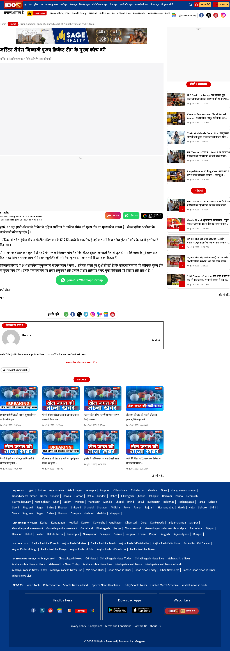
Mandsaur (94, 501)
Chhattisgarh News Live (149, 558)
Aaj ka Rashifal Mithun (166, 543)
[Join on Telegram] (86, 314)
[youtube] (215, 15)
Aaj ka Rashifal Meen (74, 543)
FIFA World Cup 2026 (60, 13)
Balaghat (168, 501)
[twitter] (42, 610)
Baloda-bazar (55, 534)
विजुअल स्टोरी (167, 5)
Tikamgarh (127, 496)
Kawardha (99, 522)
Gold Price (105, 13)
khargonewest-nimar (183, 490)
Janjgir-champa (177, 522)
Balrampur (73, 534)
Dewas (67, 496)
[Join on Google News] (106, 314)
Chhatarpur (138, 490)
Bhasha (5, 212)
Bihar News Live (169, 570)
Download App (188, 15)
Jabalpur (153, 496)
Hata (192, 507)
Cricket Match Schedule (164, 585)
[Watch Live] (182, 614)
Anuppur (105, 490)
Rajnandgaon (181, 534)
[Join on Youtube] (112, 314)
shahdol (88, 513)
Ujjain (31, 490)
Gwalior (152, 490)
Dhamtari (131, 522)
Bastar (40, 534)
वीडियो (199, 190)
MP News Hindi (95, 570)
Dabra (113, 496)
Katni (43, 496)
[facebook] (33, 610)
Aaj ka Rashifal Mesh (103, 543)
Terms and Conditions (118, 626)
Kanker (85, 522)
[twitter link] (208, 15)
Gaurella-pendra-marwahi (27, 528)
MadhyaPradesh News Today (29, 570)
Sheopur (63, 507)
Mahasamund (133, 528)
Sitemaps (81, 611)
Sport (13, 24)
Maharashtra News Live (97, 564)
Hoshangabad (186, 501)
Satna (50, 507)
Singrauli (27, 507)
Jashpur (193, 522)
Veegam (140, 641)
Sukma (118, 534)
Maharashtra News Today (64, 564)
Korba (43, 522)
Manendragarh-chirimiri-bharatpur (165, 528)
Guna (164, 490)
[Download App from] (117, 612)
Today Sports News (135, 585)
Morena (79, 501)
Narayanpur (90, 534)
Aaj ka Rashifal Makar (143, 549)
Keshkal (73, 522)
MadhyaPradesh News (128, 564)
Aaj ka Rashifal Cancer (196, 543)
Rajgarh (149, 507)
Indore (42, 490)
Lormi (142, 534)
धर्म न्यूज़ (64, 5)
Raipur (153, 534)
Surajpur (105, 534)
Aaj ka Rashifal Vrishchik (111, 549)
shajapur (115, 513)
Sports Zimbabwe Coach (15, 370)
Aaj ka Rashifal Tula (81, 549)
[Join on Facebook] (72, 314)
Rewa (126, 507)
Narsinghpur (42, 501)
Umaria (54, 496)
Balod (28, 534)
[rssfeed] (69, 610)
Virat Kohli (33, 585)
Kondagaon (58, 522)
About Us (155, 626)
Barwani (167, 496)
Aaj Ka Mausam (155, 13)
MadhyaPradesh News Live (66, 570)
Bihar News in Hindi (119, 570)
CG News (91, 558)
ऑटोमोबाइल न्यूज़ (99, 5)
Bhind (130, 501)
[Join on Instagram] (92, 314)
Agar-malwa (56, 490)
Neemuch (192, 496)
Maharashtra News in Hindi (28, 564)
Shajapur (102, 507)
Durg (144, 522)
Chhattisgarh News (70, 558)
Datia (90, 496)
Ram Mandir (139, 13)
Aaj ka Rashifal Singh (24, 549)
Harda (201, 501)
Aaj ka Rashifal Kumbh (45, 543)
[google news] (174, 15)
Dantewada (157, 522)
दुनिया (36, 5)
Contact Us (140, 626)
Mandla (107, 501)
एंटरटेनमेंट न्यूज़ (126, 5)
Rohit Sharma (51, 585)
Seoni (15, 507)
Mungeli (197, 534)
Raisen (137, 507)
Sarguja (130, 534)
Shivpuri (76, 507)
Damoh (78, 496)
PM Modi (93, 13)
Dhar (56, 501)
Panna (179, 496)
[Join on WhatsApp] (66, 314)
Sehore (212, 501)
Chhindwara (120, 490)
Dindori (101, 496)
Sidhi (213, 507)
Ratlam (67, 501)
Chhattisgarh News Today (115, 558)
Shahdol (89, 507)
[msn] (92, 610)
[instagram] (223, 15)
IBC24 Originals (49, 5)
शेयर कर (134, 215)
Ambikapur (115, 522)
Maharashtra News (178, 558)
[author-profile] (11, 338)
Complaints (95, 626)
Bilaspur (17, 534)
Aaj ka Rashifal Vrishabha (134, 543)
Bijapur (210, 528)
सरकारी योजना (141, 5)
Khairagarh (103, 528)
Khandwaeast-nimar (24, 496)
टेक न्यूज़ (73, 5)
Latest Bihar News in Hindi (199, 570)
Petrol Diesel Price (121, 13)
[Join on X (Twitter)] (79, 314)
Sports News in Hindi (75, 585)
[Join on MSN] (99, 314)
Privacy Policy (78, 626)
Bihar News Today (145, 570)
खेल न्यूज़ (114, 5)
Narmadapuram (21, 501)
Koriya (117, 528)
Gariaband (86, 528)
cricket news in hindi (194, 585)
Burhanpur (153, 501)
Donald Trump (79, 13)
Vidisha (115, 507)
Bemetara (196, 528)
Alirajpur (91, 490)
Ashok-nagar (75, 490)
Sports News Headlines (106, 585)
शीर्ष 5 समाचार (198, 84)
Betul (140, 501)
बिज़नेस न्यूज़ (84, 5)
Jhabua (141, 496)
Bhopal (120, 501)
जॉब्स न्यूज (154, 5)
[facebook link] (201, 15)
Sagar (39, 507)
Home (3, 24)
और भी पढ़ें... (156, 340)
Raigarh (165, 534)
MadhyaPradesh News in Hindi (163, 564)
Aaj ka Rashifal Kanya (53, 549)
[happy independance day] (81, 43)
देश (30, 5)
